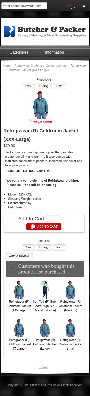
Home (6, 65)
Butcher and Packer (43, 385)
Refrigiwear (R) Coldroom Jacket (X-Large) (19, 344)
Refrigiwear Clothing (28, 65)
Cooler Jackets (56, 65)
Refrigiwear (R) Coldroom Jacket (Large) (45, 344)
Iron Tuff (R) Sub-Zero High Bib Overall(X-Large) (45, 305)
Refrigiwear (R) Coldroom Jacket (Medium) (70, 305)
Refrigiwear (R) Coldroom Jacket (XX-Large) (19, 305)
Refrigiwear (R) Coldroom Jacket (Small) (70, 344)
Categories (19, 52)
